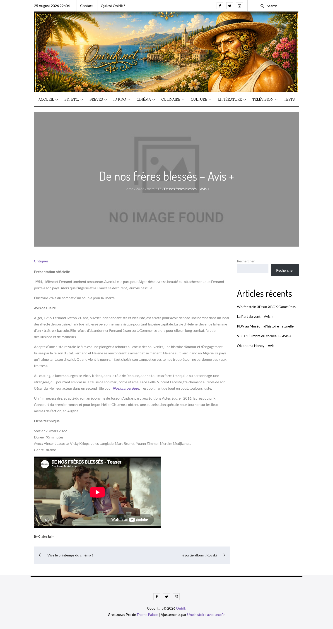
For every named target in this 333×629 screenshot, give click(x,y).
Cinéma (144, 99)
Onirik (181, 608)
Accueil (46, 99)
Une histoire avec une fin (206, 614)
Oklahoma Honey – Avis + (257, 345)
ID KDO (119, 99)
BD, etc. (71, 99)
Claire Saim (46, 536)
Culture (199, 99)
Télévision (262, 99)
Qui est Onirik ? (113, 5)
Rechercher (246, 261)
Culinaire (170, 99)
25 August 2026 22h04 (52, 5)
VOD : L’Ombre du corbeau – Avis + (264, 336)
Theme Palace (147, 614)
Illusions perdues (126, 388)
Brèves (96, 99)
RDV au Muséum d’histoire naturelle (265, 326)
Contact (86, 5)
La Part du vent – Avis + (255, 316)
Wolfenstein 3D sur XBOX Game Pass (266, 306)
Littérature (230, 99)
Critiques (41, 261)
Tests (289, 99)
